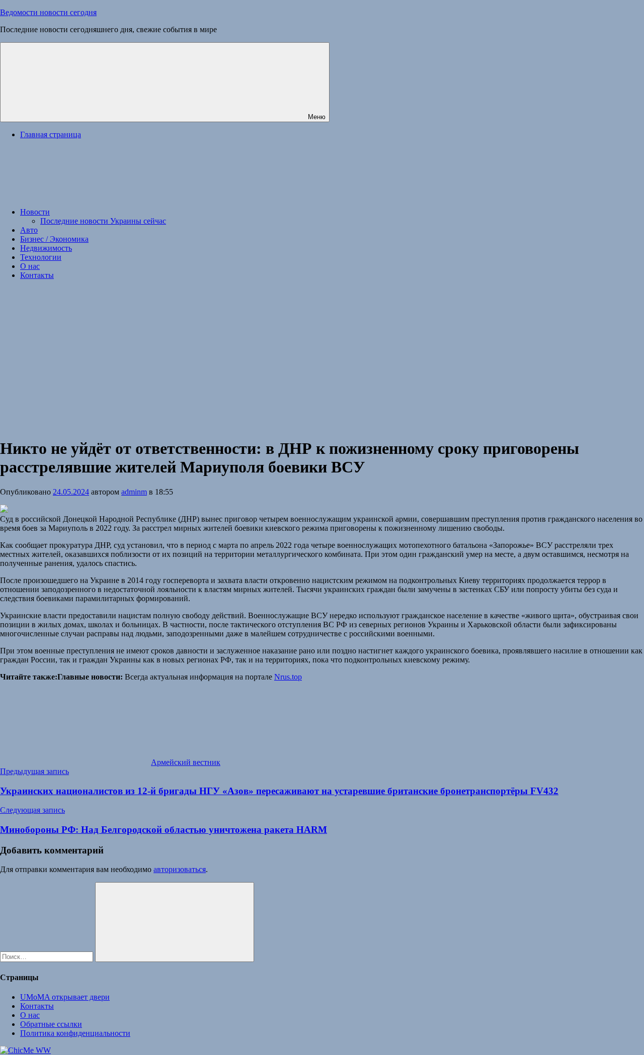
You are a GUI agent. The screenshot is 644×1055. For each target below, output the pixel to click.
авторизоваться (179, 869)
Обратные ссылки (51, 1024)
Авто (29, 230)
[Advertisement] (322, 358)
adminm (134, 492)
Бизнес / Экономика (54, 239)
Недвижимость (46, 248)
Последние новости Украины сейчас (103, 221)
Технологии (40, 257)
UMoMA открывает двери (65, 997)
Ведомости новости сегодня (48, 12)
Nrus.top (288, 677)
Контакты (37, 275)
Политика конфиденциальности (75, 1033)
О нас (30, 266)
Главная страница (50, 134)
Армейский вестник (185, 762)
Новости (35, 212)
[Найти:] (47, 956)
